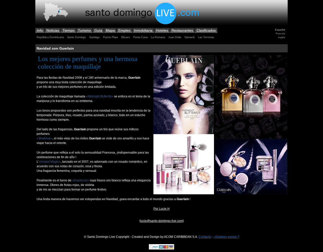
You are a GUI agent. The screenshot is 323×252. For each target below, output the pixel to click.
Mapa (110, 30)
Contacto (205, 237)
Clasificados (206, 30)
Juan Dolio (174, 37)
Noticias (52, 30)
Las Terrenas (206, 37)
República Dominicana (50, 37)
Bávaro (125, 37)
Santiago (94, 37)
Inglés (281, 37)
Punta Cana (140, 37)
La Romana (158, 37)
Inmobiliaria (143, 30)
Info (40, 30)
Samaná (189, 37)
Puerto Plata (110, 37)
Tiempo (68, 30)
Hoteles (162, 30)
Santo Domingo (76, 37)
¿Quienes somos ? (226, 237)
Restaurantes (182, 30)
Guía (98, 30)
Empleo (124, 30)
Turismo (84, 30)
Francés (280, 33)
